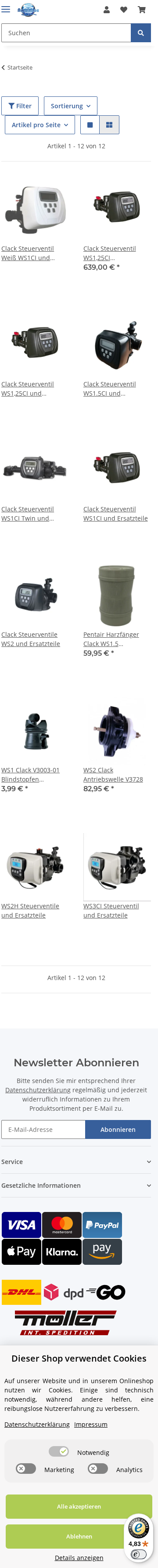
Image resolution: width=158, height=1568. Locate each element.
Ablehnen (79, 1536)
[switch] (59, 1451)
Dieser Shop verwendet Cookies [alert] (79, 1358)
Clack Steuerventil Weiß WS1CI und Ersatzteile (27, 253)
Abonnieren (118, 1129)
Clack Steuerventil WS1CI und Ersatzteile (115, 513)
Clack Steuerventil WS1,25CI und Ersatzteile (27, 389)
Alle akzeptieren (79, 1506)
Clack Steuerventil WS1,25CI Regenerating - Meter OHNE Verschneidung (115, 253)
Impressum (91, 1424)
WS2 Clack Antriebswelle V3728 (113, 774)
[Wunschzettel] (124, 9)
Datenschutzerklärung (38, 1090)
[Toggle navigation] (5, 5)
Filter (23, 106)
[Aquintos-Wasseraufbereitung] (28, 10)
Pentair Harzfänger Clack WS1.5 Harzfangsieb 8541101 (116, 639)
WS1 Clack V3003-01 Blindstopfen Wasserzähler (30, 775)
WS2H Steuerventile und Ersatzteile (30, 910)
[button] (106, 9)
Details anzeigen (79, 1557)
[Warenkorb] (142, 9)
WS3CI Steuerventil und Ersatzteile (111, 910)
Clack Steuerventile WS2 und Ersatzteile (30, 639)
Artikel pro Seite (36, 125)
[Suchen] (141, 32)
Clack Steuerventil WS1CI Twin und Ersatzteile (27, 514)
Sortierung (67, 106)
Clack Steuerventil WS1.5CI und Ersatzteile (109, 389)
